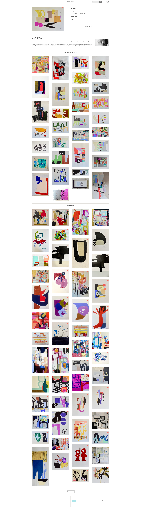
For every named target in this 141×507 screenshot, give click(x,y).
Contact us (92, 26)
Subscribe (104, 1)
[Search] (100, 2)
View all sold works (70, 491)
